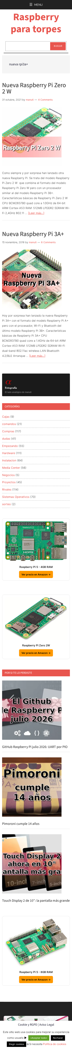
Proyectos (9, 482)
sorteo (6, 504)
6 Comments (48, 242)
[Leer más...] (36, 213)
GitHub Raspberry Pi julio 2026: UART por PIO (34, 746)
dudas (6, 438)
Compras (8, 431)
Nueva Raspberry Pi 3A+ (33, 234)
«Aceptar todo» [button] (38, 1037)
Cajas (5, 416)
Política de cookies (54, 1044)
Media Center (11, 467)
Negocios (8, 475)
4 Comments (45, 99)
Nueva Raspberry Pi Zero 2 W (34, 88)
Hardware (8, 453)
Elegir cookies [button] (16, 1044)
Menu (38, 4)
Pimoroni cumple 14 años (20, 823)
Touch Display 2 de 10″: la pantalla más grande (36, 900)
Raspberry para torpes (36, 23)
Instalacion (9, 460)
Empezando (10, 446)
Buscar (58, 46)
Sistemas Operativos (15, 497)
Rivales (6, 489)
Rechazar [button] (58, 1037)
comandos (9, 424)
